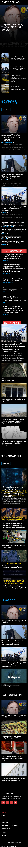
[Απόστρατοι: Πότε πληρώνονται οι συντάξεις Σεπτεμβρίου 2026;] (14, 727)
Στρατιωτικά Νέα (7, 142)
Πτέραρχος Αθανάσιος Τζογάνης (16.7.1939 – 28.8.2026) (12, 27)
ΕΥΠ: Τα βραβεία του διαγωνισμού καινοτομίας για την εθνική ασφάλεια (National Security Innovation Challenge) (13, 525)
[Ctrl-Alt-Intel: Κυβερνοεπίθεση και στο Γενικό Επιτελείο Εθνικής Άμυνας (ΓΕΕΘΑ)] (14, 577)
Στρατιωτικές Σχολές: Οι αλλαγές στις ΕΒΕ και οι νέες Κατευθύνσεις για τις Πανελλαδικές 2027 (18, 68)
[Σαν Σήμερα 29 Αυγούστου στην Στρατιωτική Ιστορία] (14, 676)
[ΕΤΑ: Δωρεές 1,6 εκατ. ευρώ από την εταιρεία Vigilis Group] (14, 370)
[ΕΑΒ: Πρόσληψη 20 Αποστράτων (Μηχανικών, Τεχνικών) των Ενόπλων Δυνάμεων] (14, 747)
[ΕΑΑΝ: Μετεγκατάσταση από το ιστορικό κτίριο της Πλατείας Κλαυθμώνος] (14, 769)
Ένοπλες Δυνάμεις (9, 101)
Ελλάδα (4, 179)
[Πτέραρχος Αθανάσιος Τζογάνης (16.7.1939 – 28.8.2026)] (14, 124)
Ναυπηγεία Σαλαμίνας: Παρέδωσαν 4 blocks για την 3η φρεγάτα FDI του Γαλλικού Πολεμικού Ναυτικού (18, 58)
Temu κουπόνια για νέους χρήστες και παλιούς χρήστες (14, 289)
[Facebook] (3, 802)
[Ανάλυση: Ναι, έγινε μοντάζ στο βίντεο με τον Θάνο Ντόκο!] (14, 536)
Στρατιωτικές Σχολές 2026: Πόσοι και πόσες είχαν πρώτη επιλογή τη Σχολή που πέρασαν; (13, 443)
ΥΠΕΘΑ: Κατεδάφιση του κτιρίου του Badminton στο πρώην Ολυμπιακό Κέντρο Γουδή (13, 242)
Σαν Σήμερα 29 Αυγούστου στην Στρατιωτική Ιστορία (10, 686)
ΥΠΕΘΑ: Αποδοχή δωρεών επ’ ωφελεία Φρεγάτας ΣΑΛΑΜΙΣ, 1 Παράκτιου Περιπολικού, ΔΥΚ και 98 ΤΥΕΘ (12, 421)
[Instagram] (7, 802)
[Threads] (15, 802)
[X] (11, 802)
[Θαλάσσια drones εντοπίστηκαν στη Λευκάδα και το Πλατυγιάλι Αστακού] (14, 557)
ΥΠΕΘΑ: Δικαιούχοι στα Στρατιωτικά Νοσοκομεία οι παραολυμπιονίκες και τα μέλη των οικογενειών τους (13, 231)
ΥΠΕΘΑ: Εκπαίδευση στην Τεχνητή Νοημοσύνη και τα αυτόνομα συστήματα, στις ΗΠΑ (13, 491)
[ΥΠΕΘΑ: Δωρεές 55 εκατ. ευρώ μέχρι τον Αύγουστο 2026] (14, 390)
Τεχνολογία (11, 456)
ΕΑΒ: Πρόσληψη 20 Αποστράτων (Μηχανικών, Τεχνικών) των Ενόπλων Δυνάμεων (12, 758)
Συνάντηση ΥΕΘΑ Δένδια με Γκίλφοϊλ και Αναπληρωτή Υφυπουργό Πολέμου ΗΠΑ (11, 236)
